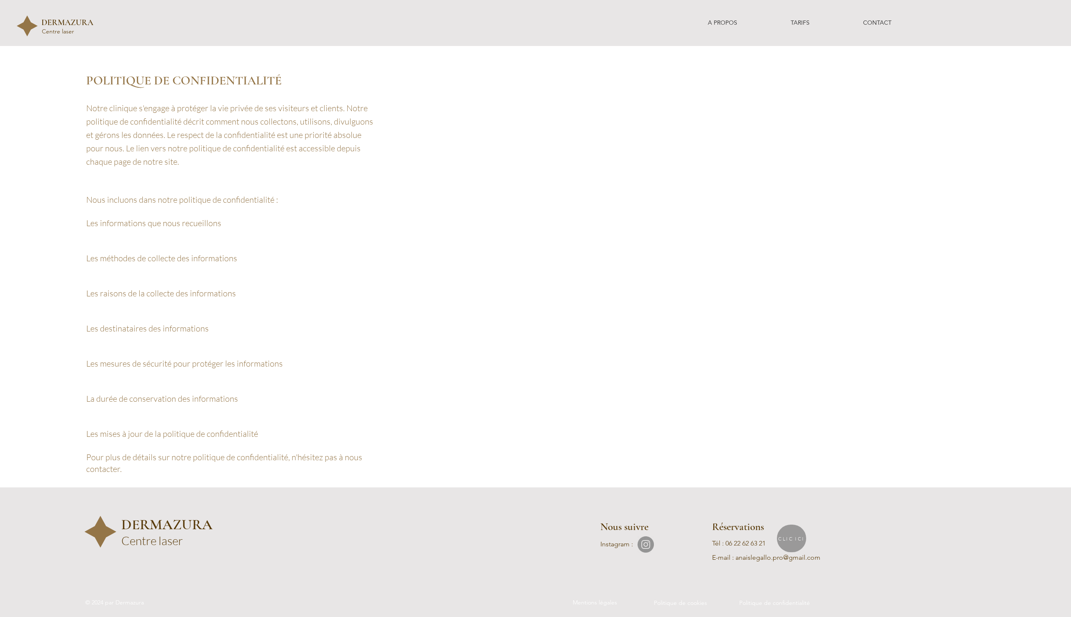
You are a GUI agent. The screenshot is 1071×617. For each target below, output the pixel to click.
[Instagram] (646, 544)
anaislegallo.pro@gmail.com (777, 557)
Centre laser (59, 31)
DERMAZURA (67, 23)
